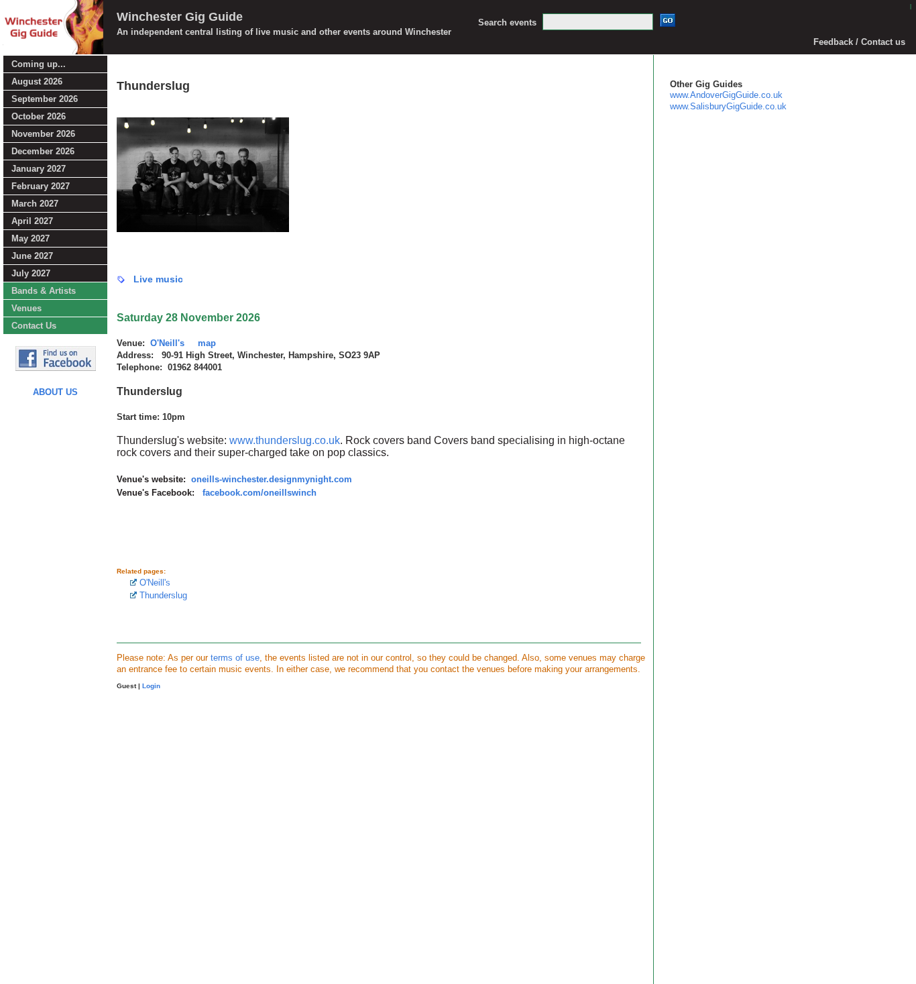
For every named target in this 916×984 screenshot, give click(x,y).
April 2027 (32, 221)
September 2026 (44, 99)
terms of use (235, 658)
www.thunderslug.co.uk (284, 440)
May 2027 (30, 238)
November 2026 (43, 134)
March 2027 (34, 204)
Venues (26, 308)
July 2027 (30, 273)
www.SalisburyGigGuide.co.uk (728, 106)
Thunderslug (162, 595)
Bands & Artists (43, 291)
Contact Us (33, 326)
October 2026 (38, 116)
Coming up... (38, 64)
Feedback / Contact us (859, 42)
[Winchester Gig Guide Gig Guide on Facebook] (55, 367)
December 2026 (42, 151)
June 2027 (32, 256)
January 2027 (38, 169)
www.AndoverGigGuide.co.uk (726, 95)
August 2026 (36, 81)
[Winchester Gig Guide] (51, 50)
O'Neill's (153, 583)
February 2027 (40, 186)
